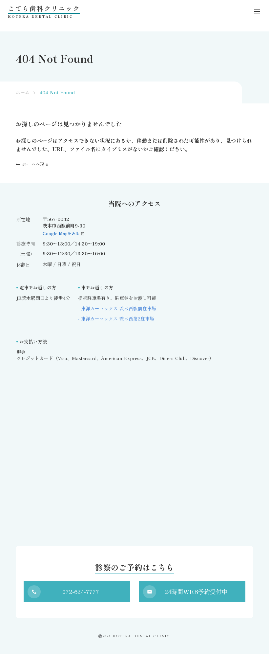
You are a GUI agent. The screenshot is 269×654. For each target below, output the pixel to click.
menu (257, 11)
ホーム (23, 92)
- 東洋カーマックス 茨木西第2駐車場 (116, 319)
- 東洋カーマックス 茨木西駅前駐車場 (117, 308)
